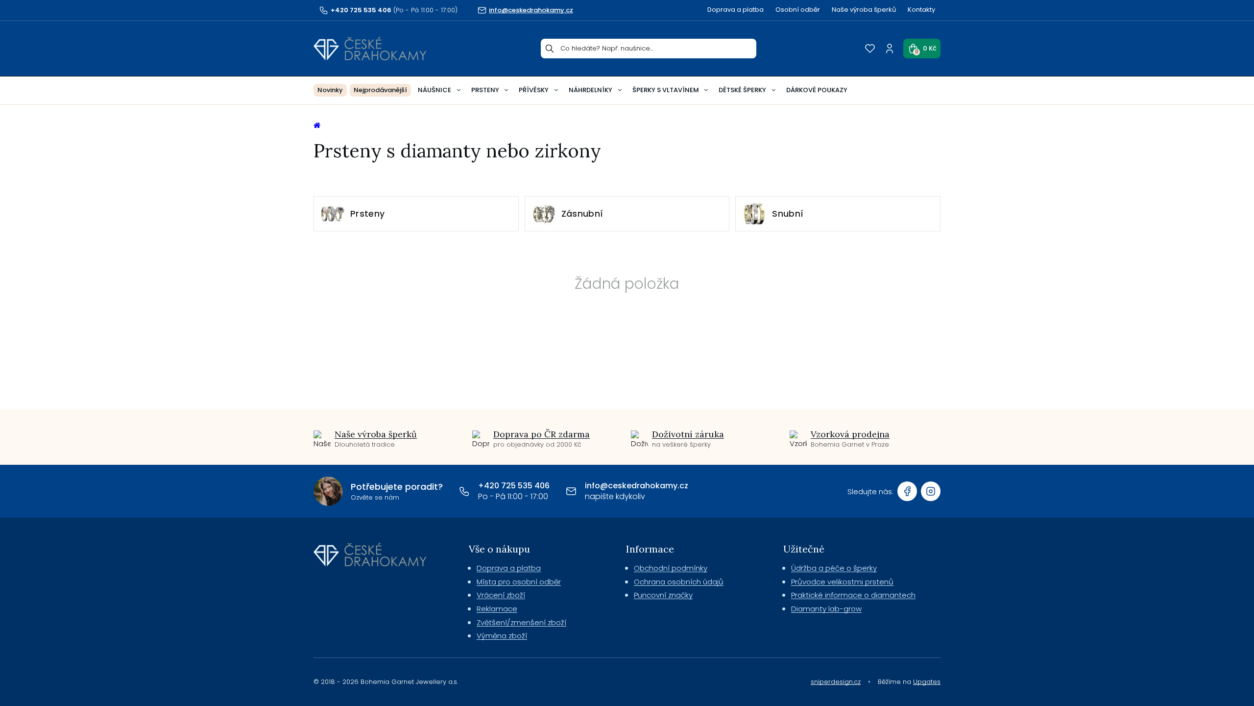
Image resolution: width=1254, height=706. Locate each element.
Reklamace (497, 609)
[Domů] (370, 48)
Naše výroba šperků (864, 9)
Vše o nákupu (499, 549)
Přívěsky (534, 90)
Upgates (926, 681)
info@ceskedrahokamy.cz (636, 485)
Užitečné (803, 549)
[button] (921, 48)
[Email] (571, 491)
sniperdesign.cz (836, 681)
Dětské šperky (742, 90)
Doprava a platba (735, 9)
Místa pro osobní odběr (519, 582)
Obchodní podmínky (670, 568)
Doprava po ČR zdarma (541, 434)
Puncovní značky (663, 595)
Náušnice (434, 90)
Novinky (330, 90)
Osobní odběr (797, 9)
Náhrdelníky (590, 90)
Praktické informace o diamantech (853, 595)
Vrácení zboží (501, 595)
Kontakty (921, 9)
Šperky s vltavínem (665, 90)
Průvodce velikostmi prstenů (842, 582)
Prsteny (485, 90)
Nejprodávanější (380, 90)
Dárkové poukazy (816, 90)
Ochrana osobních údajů (678, 582)
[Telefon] (464, 491)
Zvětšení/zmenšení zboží (521, 622)
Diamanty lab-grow (826, 609)
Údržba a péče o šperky (834, 568)
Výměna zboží (502, 635)
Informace (650, 549)
